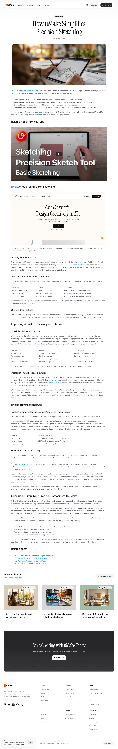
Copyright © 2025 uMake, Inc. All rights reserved (53, 743)
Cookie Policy (19, 744)
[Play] (59, 154)
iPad (32, 112)
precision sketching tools (25, 464)
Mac (40, 112)
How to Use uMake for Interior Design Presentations (35, 556)
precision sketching (30, 91)
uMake (13, 91)
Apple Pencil (54, 100)
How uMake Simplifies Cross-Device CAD (30, 558)
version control (53, 383)
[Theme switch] (87, 5)
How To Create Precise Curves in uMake (30, 561)
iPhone (27, 112)
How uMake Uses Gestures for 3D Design (30, 564)
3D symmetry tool (77, 265)
